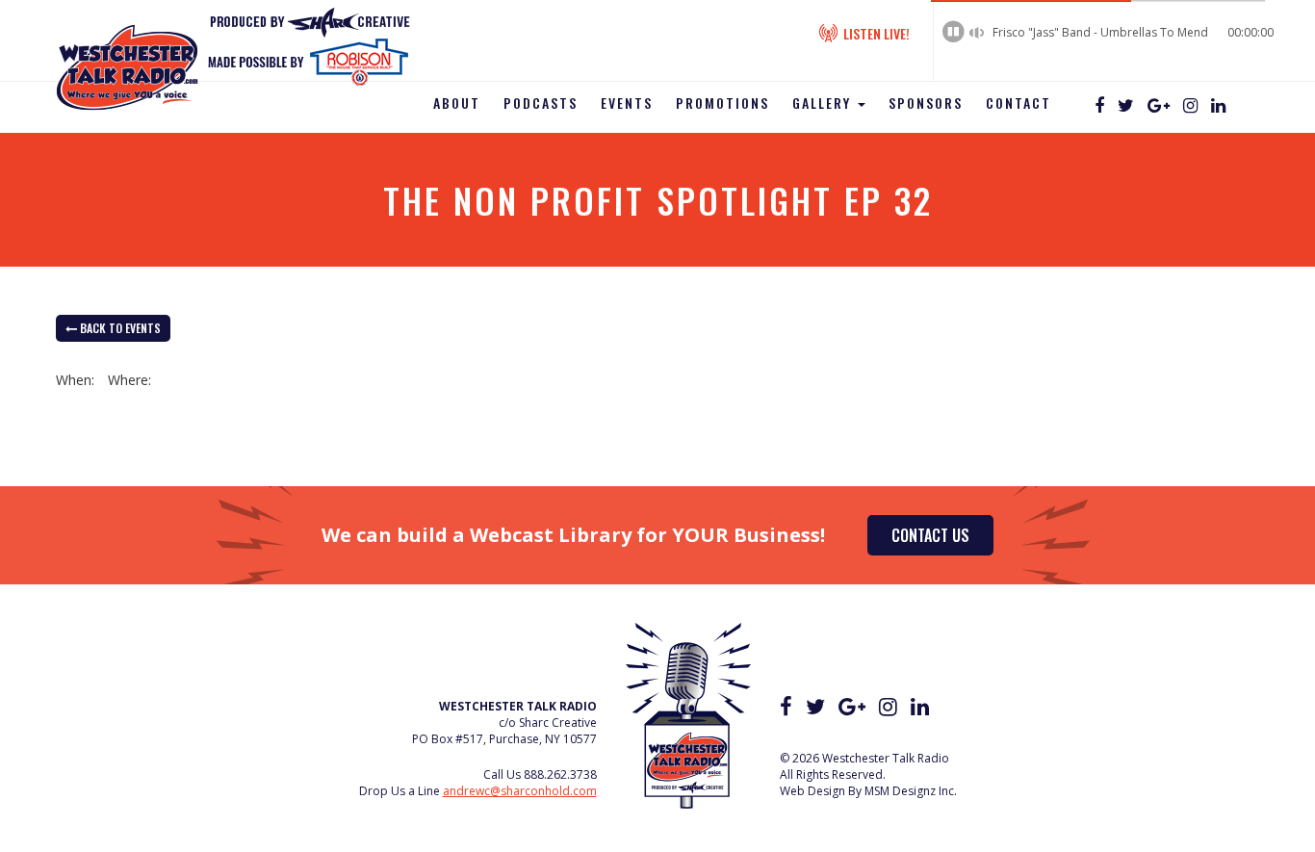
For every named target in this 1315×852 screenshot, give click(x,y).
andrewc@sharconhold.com (520, 791)
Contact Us (930, 535)
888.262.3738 (560, 774)
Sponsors (926, 102)
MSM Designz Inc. (910, 791)
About (456, 102)
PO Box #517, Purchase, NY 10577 (504, 739)
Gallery (824, 102)
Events (627, 102)
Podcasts (540, 102)
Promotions (722, 102)
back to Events (119, 328)
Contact (1018, 102)
